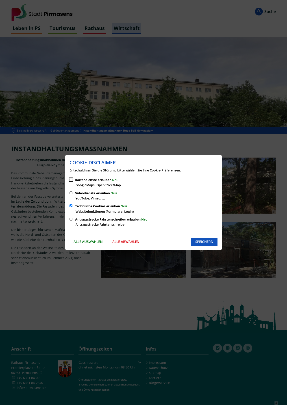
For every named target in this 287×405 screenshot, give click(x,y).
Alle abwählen (125, 241)
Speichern (204, 241)
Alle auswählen (88, 241)
